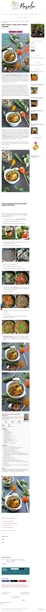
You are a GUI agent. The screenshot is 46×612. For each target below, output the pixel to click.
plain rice (14, 337)
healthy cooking (20, 585)
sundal (25, 136)
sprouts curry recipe (16, 587)
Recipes (5, 21)
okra (2, 587)
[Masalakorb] (23, 11)
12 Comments (16, 28)
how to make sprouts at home (12, 74)
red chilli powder (16, 287)
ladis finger (5, 586)
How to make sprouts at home (8, 521)
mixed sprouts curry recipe (19, 586)
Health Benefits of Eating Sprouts (4, 564)
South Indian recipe (5, 587)
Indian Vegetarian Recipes (10, 21)
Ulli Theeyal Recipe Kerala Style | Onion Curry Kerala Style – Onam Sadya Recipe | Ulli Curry (37, 97)
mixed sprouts (25, 80)
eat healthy (14, 585)
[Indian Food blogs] (36, 151)
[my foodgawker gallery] (37, 137)
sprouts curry (11, 587)
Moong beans (27, 586)
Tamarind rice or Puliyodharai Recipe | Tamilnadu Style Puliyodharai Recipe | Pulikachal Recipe (37, 84)
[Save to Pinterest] (1, 309)
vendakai (25, 587)
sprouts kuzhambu (21, 587)
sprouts (9, 587)
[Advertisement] (37, 166)
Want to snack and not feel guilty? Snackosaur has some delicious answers (9, 560)
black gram (8, 585)
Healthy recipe (24, 585)
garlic (17, 585)
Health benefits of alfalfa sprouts (18, 559)
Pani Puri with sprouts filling (8, 527)
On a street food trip (4, 559)
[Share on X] (1, 307)
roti (26, 336)
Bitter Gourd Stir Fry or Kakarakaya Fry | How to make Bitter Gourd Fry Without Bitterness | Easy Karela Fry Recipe (37, 111)
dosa (20, 134)
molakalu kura (24, 586)
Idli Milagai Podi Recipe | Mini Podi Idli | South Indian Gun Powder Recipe (37, 71)
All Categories (6, 584)
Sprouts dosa (4, 134)
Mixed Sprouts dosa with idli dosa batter (10, 523)
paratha (4, 337)
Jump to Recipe (12, 31)
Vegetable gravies (25, 584)
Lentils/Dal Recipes (17, 21)
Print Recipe (20, 31)
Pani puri (4, 138)
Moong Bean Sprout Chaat (7, 136)
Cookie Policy (19, 610)
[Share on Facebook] (1, 305)
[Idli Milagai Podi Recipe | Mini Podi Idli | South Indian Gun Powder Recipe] (34, 80)
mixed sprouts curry (12, 586)
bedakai (6, 585)
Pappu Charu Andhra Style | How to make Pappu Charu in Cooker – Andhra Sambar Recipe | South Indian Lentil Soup (37, 125)
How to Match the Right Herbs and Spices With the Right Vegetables (14, 560)
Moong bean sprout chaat (7, 525)
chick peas (11, 585)
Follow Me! (2, 604)
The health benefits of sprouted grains (23, 560)
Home (2, 21)
